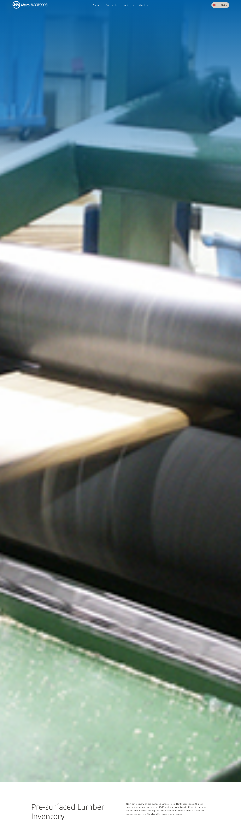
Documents (111, 5)
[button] (128, 5)
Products (96, 5)
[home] (34, 5)
